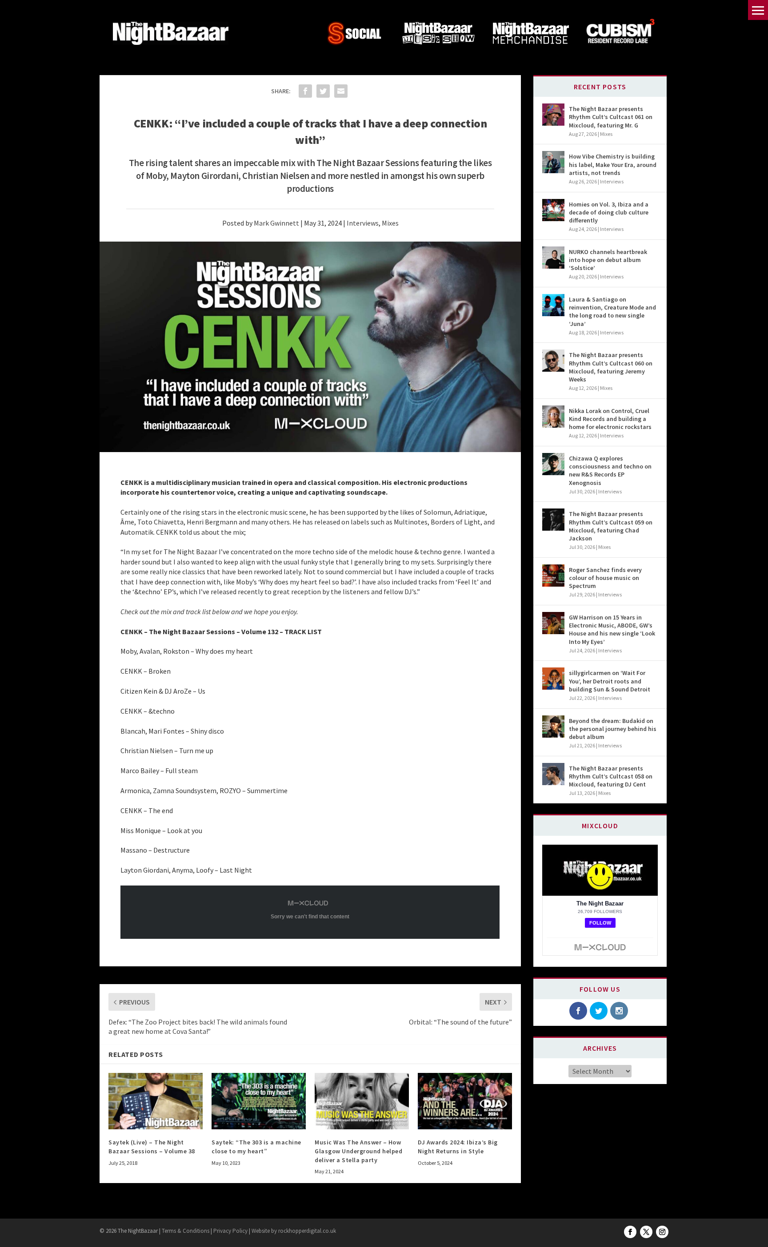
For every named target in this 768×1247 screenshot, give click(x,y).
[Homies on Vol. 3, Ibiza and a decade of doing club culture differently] (553, 210)
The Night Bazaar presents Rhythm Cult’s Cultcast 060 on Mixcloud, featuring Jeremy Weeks (610, 367)
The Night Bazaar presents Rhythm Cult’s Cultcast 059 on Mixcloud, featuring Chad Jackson (610, 526)
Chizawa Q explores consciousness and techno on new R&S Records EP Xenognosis (610, 470)
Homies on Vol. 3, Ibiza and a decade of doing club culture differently (608, 212)
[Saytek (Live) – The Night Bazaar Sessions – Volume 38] (155, 1101)
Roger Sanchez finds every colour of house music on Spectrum (605, 578)
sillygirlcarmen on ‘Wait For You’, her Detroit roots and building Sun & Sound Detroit (609, 681)
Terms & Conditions (184, 1231)
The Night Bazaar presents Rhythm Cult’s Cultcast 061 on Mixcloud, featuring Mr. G (610, 117)
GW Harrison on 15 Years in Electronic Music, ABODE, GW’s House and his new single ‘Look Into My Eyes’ (612, 629)
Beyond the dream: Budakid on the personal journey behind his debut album (612, 729)
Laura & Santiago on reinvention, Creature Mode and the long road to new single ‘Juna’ (612, 311)
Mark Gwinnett (276, 222)
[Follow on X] (646, 1232)
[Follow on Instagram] (662, 1232)
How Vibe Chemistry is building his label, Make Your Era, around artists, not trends (612, 164)
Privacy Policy (230, 1231)
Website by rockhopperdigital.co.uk (294, 1231)
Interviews (363, 222)
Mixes (390, 222)
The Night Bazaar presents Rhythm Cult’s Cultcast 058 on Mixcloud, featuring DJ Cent (610, 776)
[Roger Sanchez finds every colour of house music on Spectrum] (553, 575)
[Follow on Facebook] (630, 1232)
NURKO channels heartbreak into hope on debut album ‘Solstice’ (608, 260)
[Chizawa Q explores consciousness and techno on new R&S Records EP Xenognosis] (553, 464)
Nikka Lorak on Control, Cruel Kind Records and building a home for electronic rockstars (610, 419)
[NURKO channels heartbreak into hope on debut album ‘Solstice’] (553, 257)
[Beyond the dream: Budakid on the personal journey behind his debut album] (553, 726)
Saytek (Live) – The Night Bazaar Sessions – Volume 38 (151, 1146)
